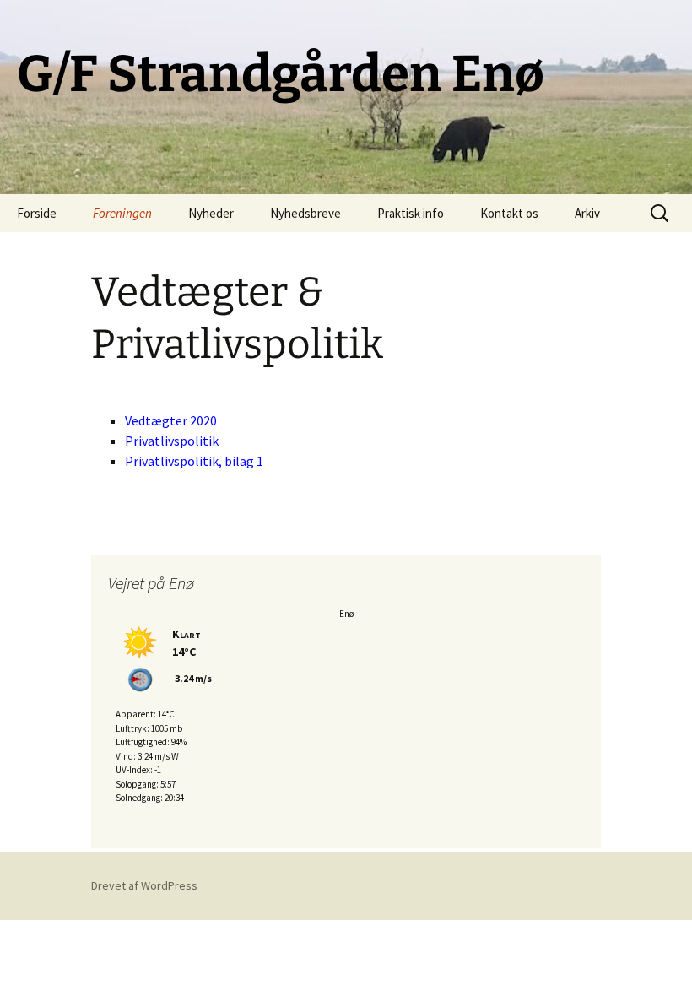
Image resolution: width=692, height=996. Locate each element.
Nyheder (211, 213)
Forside (37, 213)
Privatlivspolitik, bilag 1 (194, 460)
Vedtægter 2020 (171, 420)
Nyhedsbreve (305, 213)
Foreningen (122, 213)
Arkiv (587, 213)
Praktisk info (410, 213)
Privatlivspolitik (172, 440)
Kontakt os (509, 213)
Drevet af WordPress (144, 885)
